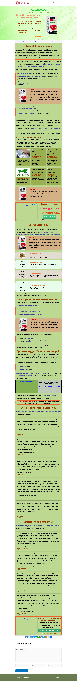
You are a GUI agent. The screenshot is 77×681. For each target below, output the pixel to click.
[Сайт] (55, 666)
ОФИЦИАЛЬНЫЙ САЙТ (49, 217)
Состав (24, 41)
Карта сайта (59, 677)
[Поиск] (60, 3)
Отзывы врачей (55, 41)
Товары (54, 2)
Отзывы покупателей (46, 41)
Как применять (31, 41)
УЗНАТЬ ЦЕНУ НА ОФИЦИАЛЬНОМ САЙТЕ (49, 630)
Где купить (37, 41)
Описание (20, 41)
